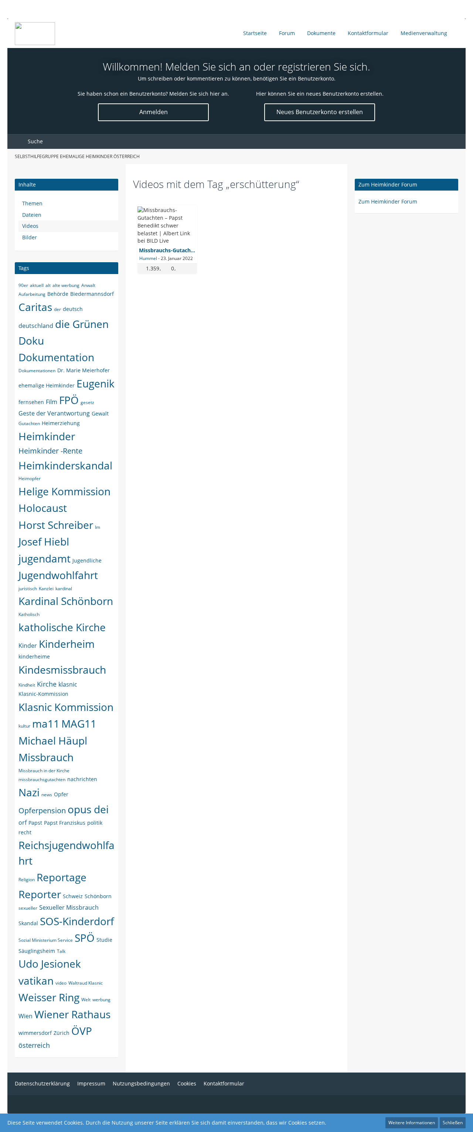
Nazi (29, 792)
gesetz (87, 402)
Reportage (61, 877)
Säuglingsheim (36, 950)
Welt (86, 999)
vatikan (36, 981)
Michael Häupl (52, 740)
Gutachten (29, 423)
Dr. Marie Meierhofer (83, 370)
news (46, 794)
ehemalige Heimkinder (46, 385)
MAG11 (78, 724)
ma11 (45, 724)
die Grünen (82, 324)
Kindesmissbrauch (62, 670)
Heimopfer (29, 478)
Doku (31, 341)
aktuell (37, 285)
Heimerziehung (61, 423)
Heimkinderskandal (65, 465)
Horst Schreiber (55, 525)
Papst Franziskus (64, 822)
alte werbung (65, 285)
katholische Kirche (62, 627)
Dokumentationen (36, 370)
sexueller (27, 908)
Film (51, 402)
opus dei (88, 809)
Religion (26, 879)
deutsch (73, 308)
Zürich (61, 1032)
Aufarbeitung (31, 294)
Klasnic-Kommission (43, 693)
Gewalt (100, 413)
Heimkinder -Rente (50, 451)
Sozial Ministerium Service (45, 940)
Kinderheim (67, 644)
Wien (25, 1016)
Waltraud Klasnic (85, 983)
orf (22, 822)
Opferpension (42, 810)
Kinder (27, 646)
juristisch (27, 588)
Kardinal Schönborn (65, 601)
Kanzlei (46, 588)
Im (97, 527)
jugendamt (44, 558)
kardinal (63, 588)
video (61, 983)
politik (94, 822)
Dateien (31, 214)
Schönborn (98, 896)
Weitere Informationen (411, 1122)
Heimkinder (46, 436)
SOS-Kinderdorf (77, 921)
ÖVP (81, 1031)
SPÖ (85, 938)
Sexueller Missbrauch (69, 907)
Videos (30, 225)
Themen (32, 203)
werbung (101, 999)
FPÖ (69, 400)
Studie (104, 939)
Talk (61, 951)
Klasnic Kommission (65, 707)
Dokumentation (56, 357)
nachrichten (82, 779)
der (57, 309)
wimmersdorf (35, 1032)
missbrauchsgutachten (41, 779)
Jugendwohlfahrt (58, 575)
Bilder (29, 237)
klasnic (67, 684)
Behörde (57, 293)
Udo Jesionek (49, 964)
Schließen (453, 1122)
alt (48, 285)
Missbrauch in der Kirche (43, 770)
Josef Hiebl (43, 541)
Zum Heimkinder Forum (387, 184)
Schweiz (73, 896)
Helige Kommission (64, 491)
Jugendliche (87, 560)
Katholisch (29, 614)
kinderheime (34, 656)
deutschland (35, 326)
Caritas (35, 307)
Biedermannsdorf (92, 293)
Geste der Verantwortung (54, 413)
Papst (35, 822)
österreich (34, 1045)
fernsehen (31, 402)
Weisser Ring (48, 997)
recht (24, 832)
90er (23, 285)
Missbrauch (46, 757)
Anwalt (88, 285)
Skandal (28, 923)
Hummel (148, 258)
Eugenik (95, 383)
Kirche (47, 684)
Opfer (61, 794)
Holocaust (42, 508)
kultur (24, 726)
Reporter (39, 894)
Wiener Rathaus (72, 1014)
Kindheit (26, 685)
